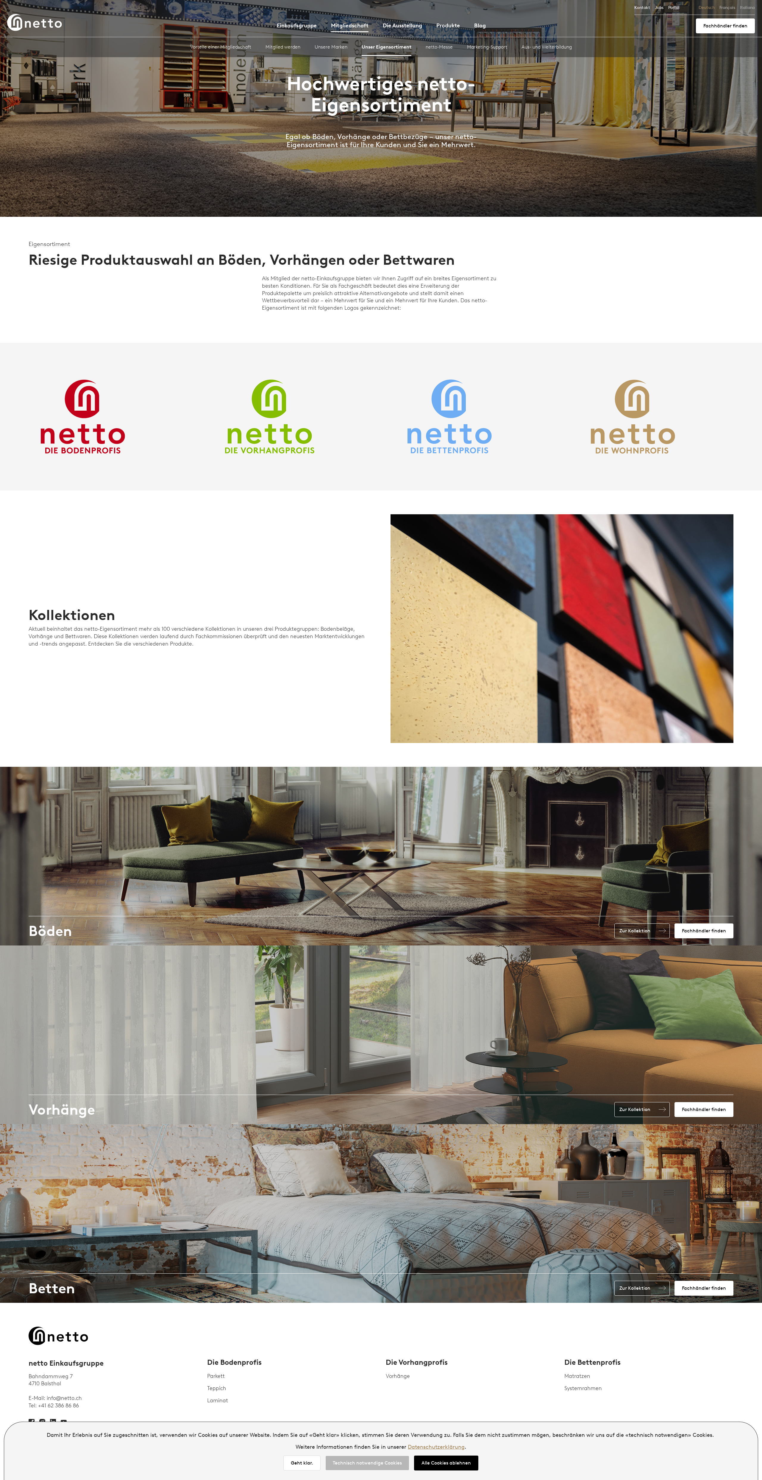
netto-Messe (439, 47)
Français (727, 7)
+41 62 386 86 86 (58, 1405)
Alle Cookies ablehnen (446, 1463)
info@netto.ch (64, 1398)
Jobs (659, 7)
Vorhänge (398, 1376)
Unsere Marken (331, 47)
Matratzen (577, 1376)
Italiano (747, 7)
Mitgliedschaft (349, 25)
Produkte (448, 25)
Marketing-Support (487, 47)
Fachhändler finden (725, 26)
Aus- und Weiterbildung (546, 47)
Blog (480, 25)
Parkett (216, 1376)
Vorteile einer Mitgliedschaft (220, 47)
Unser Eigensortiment (386, 47)
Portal (674, 7)
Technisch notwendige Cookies (367, 1463)
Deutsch (707, 7)
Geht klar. (302, 1463)
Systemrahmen (583, 1388)
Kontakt (642, 7)
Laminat (217, 1400)
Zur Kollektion (634, 931)
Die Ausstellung (402, 25)
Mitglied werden (283, 47)
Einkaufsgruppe (297, 25)
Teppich (216, 1388)
